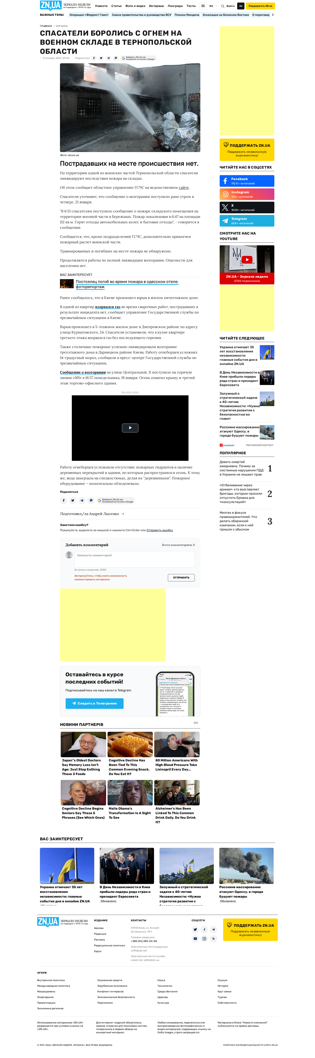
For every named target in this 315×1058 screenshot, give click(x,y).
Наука (161, 980)
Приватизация (46, 1002)
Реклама (99, 939)
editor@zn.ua (151, 960)
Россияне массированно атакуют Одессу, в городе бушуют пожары (240, 431)
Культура (163, 1002)
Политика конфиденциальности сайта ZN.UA (250, 1045)
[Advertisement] (113, 624)
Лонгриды (175, 6)
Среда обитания (168, 991)
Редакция (100, 933)
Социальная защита (109, 980)
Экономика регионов (50, 1008)
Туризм (222, 997)
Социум (222, 980)
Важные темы (52, 14)
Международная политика (53, 985)
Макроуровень (46, 991)
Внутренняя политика (51, 980)
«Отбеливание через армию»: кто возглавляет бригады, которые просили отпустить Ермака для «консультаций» (241, 493)
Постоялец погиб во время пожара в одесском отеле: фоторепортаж (127, 284)
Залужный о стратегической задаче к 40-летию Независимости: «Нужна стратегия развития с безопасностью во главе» (240, 406)
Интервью (156, 6)
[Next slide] (272, 15)
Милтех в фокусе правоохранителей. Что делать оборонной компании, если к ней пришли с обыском (238, 521)
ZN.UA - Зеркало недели (247, 277)
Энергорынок (45, 997)
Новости (101, 6)
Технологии (165, 985)
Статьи (116, 6)
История (223, 985)
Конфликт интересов (110, 991)
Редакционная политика (109, 945)
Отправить (181, 577)
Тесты (191, 6)
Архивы (99, 928)
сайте (184, 187)
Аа (240, 6)
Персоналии (105, 1002)
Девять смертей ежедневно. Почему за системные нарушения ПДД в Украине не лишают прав (242, 468)
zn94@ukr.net (139, 950)
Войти (231, 6)
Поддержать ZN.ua (260, 6)
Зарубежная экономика (112, 985)
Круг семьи (225, 991)
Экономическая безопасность (116, 997)
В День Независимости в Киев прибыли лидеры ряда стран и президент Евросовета (240, 378)
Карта (97, 951)
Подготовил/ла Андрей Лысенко (89, 513)
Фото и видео (135, 6)
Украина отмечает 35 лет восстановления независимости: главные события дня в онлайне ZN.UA (238, 355)
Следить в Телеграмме (97, 703)
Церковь (163, 997)
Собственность (227, 1002)
